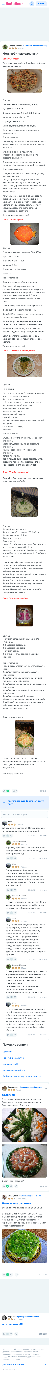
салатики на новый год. (14, 1070)
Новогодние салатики (13, 1058)
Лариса (11, 1317)
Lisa (10, 822)
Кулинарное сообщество (31, 1087)
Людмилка (12, 1087)
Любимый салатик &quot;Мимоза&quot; (22, 1076)
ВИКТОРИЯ (13, 1196)
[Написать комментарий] (24, 814)
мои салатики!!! (10, 1064)
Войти (41, 3)
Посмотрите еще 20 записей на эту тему (26, 802)
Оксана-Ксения (15, 46)
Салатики (7, 1051)
